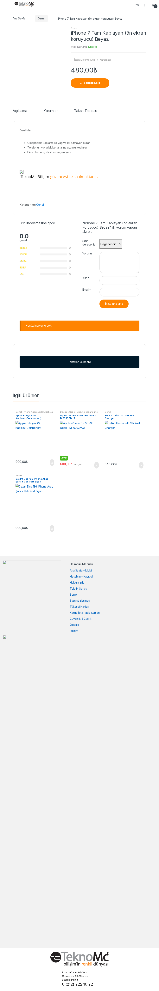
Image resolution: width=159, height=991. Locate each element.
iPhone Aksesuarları (33, 412)
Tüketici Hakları (79, 606)
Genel (41, 18)
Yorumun (87, 253)
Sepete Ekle (92, 82)
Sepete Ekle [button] (50, 462)
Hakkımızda (77, 582)
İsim (85, 278)
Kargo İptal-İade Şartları (85, 612)
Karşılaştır (105, 59)
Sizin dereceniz (88, 242)
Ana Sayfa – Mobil (81, 570)
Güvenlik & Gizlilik (81, 618)
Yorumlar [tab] (51, 111)
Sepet (73, 594)
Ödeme (74, 624)
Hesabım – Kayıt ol (81, 576)
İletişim (74, 630)
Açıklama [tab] (20, 111)
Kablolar (49, 412)
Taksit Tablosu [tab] (85, 111)
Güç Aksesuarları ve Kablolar (79, 413)
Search (138, 5)
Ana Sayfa (19, 18)
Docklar (64, 412)
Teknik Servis (78, 588)
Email (86, 289)
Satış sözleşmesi (80, 600)
